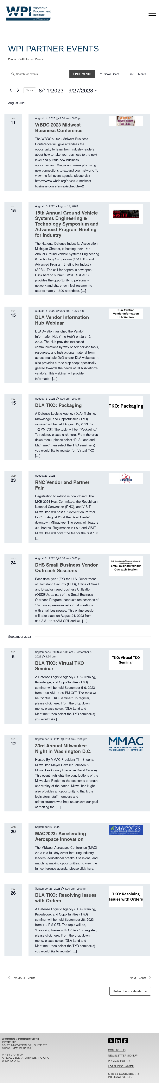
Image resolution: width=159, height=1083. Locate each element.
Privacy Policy (119, 1060)
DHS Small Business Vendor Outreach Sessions (66, 567)
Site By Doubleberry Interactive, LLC (123, 1075)
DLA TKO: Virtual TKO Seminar (59, 666)
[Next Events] (18, 90)
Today (29, 90)
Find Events (82, 74)
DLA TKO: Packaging (58, 405)
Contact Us (116, 1050)
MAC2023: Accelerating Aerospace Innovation (60, 836)
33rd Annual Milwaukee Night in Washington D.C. (63, 748)
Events (12, 59)
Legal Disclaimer (121, 1066)
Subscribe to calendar (128, 991)
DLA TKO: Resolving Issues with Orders (66, 898)
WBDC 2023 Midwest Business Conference (58, 127)
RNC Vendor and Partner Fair (62, 485)
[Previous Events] (10, 90)
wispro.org (11, 1060)
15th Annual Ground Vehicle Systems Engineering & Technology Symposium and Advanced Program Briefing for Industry (67, 223)
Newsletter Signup (122, 1055)
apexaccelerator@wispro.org (25, 1057)
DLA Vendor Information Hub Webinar (62, 320)
